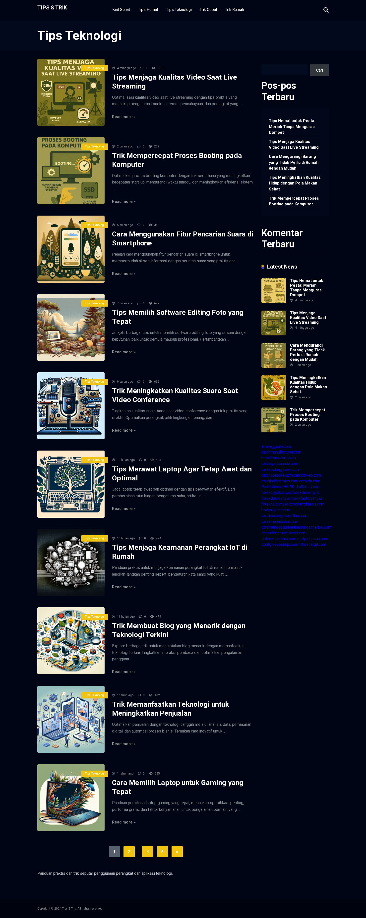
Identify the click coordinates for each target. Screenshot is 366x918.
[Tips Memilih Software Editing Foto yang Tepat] (71, 327)
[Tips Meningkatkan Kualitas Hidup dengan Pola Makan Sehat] (273, 398)
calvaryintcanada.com (279, 463)
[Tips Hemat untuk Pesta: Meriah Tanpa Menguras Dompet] (273, 301)
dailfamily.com (308, 486)
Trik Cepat (208, 9)
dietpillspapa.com (312, 538)
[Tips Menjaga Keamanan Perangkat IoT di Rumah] (71, 562)
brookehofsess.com (306, 504)
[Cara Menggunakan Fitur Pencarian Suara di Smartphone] (71, 249)
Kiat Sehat (121, 9)
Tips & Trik (52, 7)
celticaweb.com (307, 475)
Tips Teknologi (179, 9)
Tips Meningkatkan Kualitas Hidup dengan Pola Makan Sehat (295, 183)
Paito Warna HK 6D (278, 486)
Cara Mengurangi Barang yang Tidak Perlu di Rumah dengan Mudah (293, 162)
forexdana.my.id (305, 492)
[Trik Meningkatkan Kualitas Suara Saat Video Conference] (71, 405)
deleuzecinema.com (278, 538)
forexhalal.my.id (274, 504)
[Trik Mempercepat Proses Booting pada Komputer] (71, 170)
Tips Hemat (148, 9)
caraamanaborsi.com (279, 521)
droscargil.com (313, 544)
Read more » (124, 116)
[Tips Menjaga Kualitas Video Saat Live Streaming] (71, 92)
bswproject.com (275, 509)
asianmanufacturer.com (281, 452)
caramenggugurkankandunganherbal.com (296, 527)
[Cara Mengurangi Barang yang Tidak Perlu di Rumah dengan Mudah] (273, 366)
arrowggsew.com (276, 446)
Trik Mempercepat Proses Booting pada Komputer (294, 201)
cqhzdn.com (309, 481)
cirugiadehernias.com (279, 481)
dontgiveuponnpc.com (280, 544)
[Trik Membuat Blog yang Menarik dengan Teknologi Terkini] (71, 640)
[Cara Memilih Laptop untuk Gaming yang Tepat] (71, 797)
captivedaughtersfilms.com (284, 515)
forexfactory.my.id (306, 498)
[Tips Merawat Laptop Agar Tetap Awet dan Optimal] (71, 484)
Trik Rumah (234, 9)
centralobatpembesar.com (283, 533)
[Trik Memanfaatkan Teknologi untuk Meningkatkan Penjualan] (71, 719)
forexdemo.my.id (275, 498)
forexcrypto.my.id (276, 492)
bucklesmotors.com (278, 458)
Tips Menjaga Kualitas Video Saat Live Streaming (294, 144)
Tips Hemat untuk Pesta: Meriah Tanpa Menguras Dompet (292, 126)
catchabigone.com (277, 475)
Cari (264, 61)
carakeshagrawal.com (280, 469)
